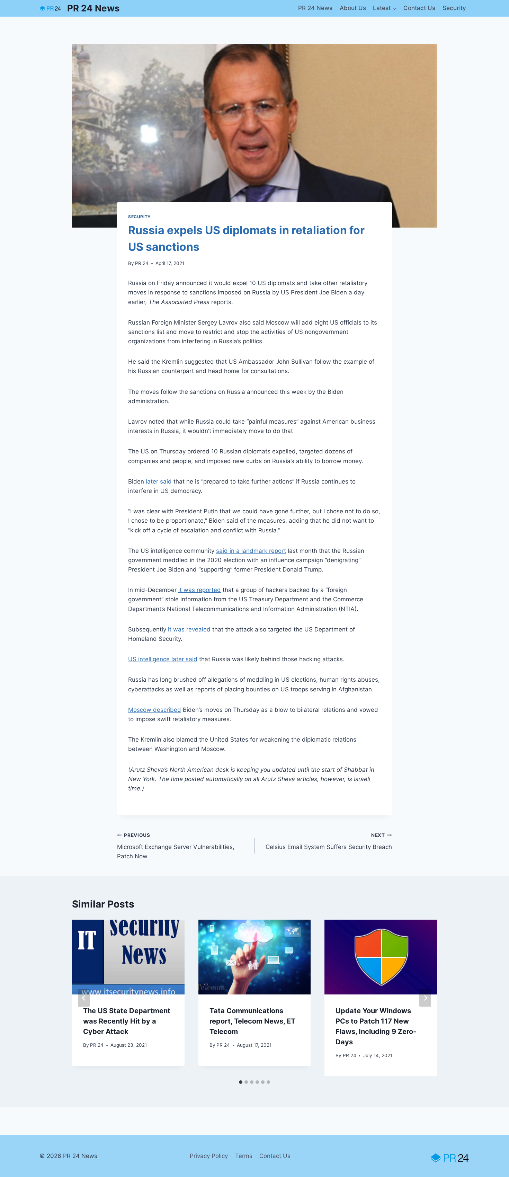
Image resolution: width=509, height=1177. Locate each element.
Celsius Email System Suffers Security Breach (329, 841)
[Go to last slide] (84, 998)
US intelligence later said (162, 659)
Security (454, 8)
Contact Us (419, 8)
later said (159, 481)
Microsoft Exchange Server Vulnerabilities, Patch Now (175, 846)
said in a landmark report (251, 550)
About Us (353, 8)
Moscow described (154, 709)
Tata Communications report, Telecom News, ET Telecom (252, 1021)
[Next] (425, 998)
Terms (243, 1155)
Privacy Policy (209, 1155)
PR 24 (142, 263)
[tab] (240, 1082)
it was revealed (189, 629)
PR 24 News (315, 8)
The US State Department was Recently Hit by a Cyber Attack (126, 1021)
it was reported (199, 589)
